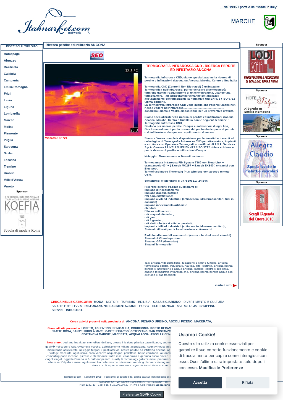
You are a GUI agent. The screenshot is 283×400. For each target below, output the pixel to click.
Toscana (10, 159)
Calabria (10, 73)
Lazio (8, 100)
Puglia (8, 140)
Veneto (9, 186)
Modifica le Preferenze (221, 367)
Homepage (12, 53)
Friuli (7, 93)
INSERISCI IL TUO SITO (22, 46)
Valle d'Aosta (13, 179)
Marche (9, 120)
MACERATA (202, 321)
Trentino (10, 166)
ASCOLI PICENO (181, 321)
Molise (8, 126)
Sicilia (8, 153)
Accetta (200, 382)
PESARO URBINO (154, 321)
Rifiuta (247, 382)
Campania (11, 80)
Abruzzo (10, 60)
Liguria (9, 106)
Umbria (9, 173)
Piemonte (11, 133)
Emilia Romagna (16, 87)
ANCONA (133, 321)
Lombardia (12, 113)
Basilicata (11, 67)
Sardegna (11, 146)
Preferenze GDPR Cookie (141, 394)
